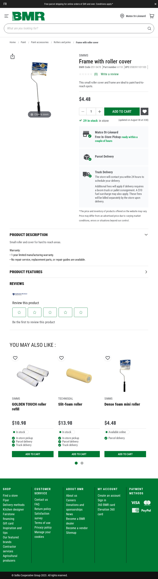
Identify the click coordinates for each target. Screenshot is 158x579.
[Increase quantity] (99, 111)
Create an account (109, 495)
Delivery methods (13, 505)
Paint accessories (40, 42)
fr (5, 4)
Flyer (6, 500)
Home (13, 42)
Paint (23, 42)
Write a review (109, 74)
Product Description (29, 234)
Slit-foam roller (70, 404)
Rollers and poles (62, 42)
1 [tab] (76, 463)
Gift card (8, 523)
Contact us (41, 499)
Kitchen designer (13, 509)
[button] (19, 312)
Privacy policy (43, 527)
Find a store (10, 495)
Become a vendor (77, 528)
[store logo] (28, 16)
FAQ (37, 504)
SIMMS (83, 55)
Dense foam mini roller (122, 404)
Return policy (42, 509)
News (69, 514)
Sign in (102, 500)
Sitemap (71, 533)
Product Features (26, 271)
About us (71, 495)
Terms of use (42, 523)
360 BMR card (106, 505)
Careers (71, 500)
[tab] (79, 234)
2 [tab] (82, 463)
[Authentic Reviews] (20, 294)
